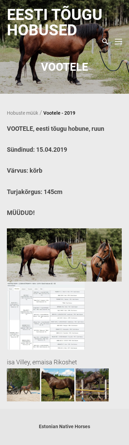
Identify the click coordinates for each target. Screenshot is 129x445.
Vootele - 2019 (59, 113)
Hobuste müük (22, 113)
